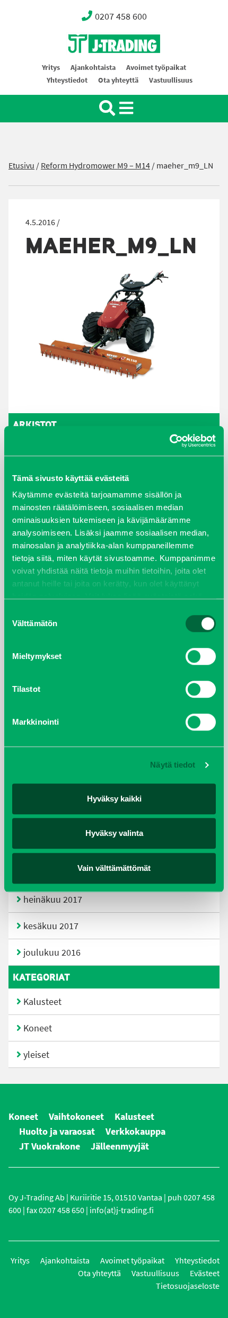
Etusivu (21, 165)
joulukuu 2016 (52, 952)
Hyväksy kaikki (114, 798)
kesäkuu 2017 (50, 926)
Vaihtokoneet (76, 1116)
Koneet (37, 1028)
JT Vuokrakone (49, 1146)
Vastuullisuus (170, 80)
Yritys (51, 68)
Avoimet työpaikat (156, 68)
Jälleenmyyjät (120, 1146)
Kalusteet (42, 1001)
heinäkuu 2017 (52, 899)
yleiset (36, 1054)
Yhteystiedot (67, 80)
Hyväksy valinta (114, 833)
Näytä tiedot (172, 764)
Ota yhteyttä (118, 80)
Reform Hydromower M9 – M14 (95, 165)
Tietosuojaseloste (188, 1286)
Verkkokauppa (135, 1131)
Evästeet (205, 1273)
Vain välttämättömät (114, 867)
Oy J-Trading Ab (94, 67)
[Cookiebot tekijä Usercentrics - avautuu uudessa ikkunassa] (169, 441)
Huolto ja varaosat (57, 1131)
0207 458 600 (121, 16)
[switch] (201, 656)
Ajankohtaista (93, 68)
